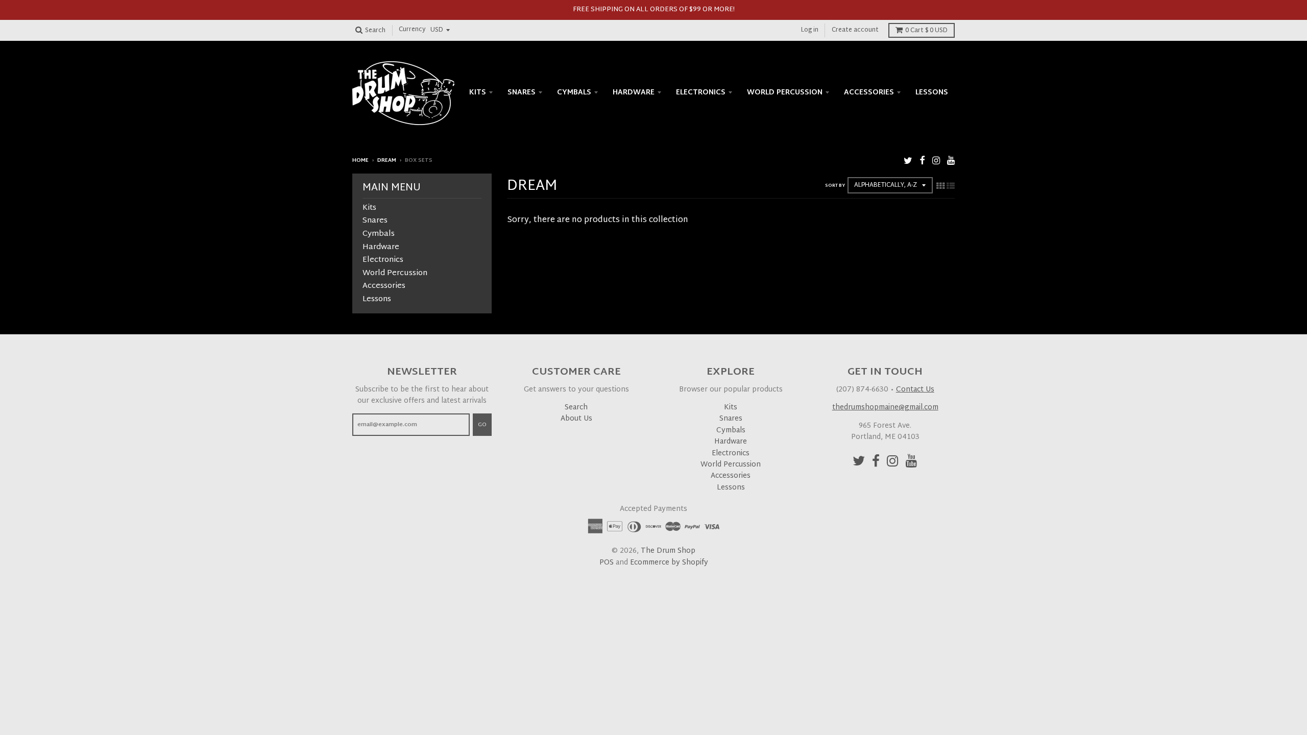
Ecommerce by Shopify (669, 562)
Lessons (931, 92)
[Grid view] (940, 186)
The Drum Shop (668, 551)
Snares (521, 92)
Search (576, 407)
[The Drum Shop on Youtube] (951, 161)
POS (606, 562)
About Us (576, 418)
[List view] (951, 186)
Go (482, 425)
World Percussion (784, 92)
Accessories (869, 92)
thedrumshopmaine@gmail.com (885, 407)
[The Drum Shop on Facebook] (922, 161)
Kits (477, 92)
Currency (412, 30)
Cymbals (574, 92)
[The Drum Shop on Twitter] (908, 161)
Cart (926, 30)
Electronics (700, 92)
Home (360, 160)
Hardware (634, 92)
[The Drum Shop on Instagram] (936, 161)
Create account (855, 30)
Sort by (835, 186)
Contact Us (915, 389)
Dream (386, 160)
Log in (809, 30)
